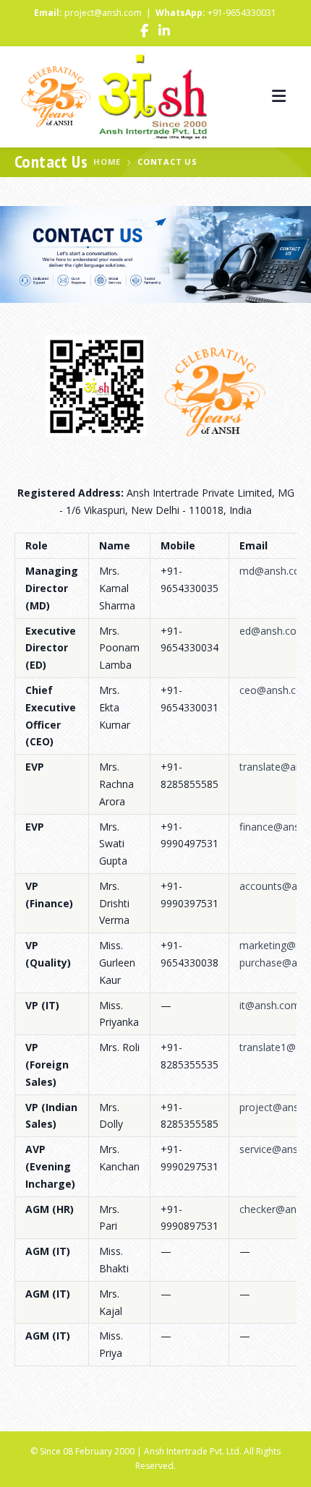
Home (107, 161)
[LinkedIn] (164, 32)
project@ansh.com (103, 13)
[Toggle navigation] (279, 97)
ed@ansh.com (272, 631)
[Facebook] (144, 32)
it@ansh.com (269, 1005)
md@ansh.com (274, 571)
